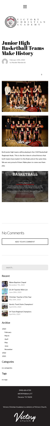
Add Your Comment (25, 241)
